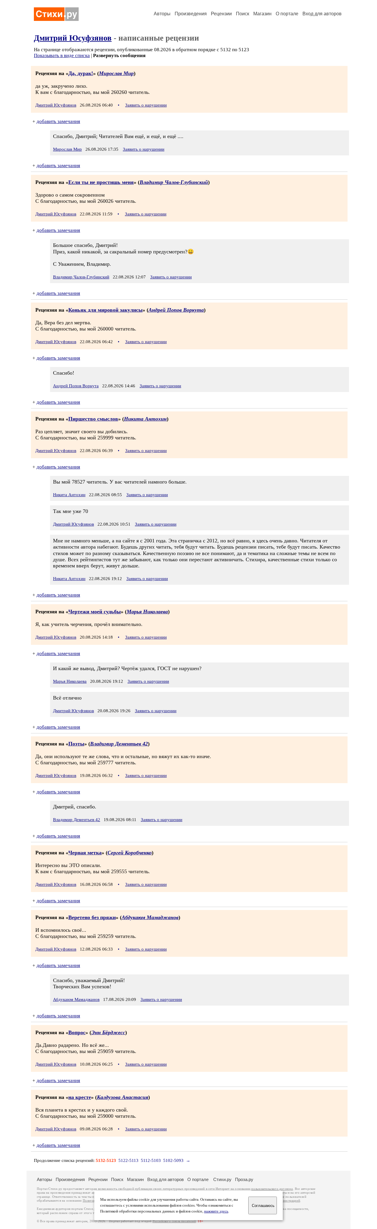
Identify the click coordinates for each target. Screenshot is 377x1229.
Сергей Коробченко (130, 853)
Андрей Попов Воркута (176, 310)
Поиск (242, 13)
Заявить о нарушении (146, 105)
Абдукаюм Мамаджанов (150, 917)
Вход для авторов (322, 13)
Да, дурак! (80, 73)
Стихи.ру (222, 1179)
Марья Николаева (147, 611)
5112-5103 (151, 1160)
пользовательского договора (272, 1188)
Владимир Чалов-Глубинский (174, 182)
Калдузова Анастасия (122, 1097)
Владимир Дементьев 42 (119, 744)
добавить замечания (58, 121)
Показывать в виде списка (62, 55)
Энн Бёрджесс (108, 1032)
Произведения (191, 13)
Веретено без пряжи (92, 917)
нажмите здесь (216, 1211)
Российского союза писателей (174, 1221)
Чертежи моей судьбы (94, 611)
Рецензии (221, 13)
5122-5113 (128, 1160)
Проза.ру (244, 1179)
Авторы (162, 13)
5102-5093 (173, 1160)
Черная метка (85, 853)
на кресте (79, 1097)
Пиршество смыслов (93, 419)
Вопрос (76, 1032)
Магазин (262, 13)
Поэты (76, 744)
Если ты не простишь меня (101, 182)
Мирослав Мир (116, 73)
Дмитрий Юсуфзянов (73, 38)
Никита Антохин (145, 419)
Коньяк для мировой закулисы (105, 310)
